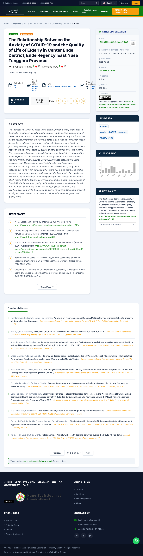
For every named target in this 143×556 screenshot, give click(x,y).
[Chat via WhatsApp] (136, 540)
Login (136, 3)
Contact (9, 529)
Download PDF (17, 101)
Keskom (104, 11)
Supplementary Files (89, 11)
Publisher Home (11, 3)
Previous (57, 453)
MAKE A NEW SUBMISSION (121, 11)
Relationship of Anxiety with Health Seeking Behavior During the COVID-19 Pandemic (82, 435)
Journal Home (14, 11)
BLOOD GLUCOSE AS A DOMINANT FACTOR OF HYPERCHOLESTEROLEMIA (69, 331)
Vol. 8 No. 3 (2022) (107, 70)
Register (124, 3)
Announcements (60, 11)
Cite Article (39, 101)
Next (88, 453)
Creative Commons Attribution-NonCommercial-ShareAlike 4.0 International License (117, 105)
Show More (45, 287)
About (76, 11)
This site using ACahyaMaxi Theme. (51, 552)
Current (31, 11)
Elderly (103, 126)
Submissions (11, 520)
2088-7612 (49, 3)
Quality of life (106, 138)
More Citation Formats (112, 225)
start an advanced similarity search (37, 461)
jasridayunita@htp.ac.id (89, 520)
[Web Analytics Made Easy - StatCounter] (9, 502)
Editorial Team (12, 525)
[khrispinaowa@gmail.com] (65, 66)
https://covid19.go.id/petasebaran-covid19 (35, 237)
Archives (44, 11)
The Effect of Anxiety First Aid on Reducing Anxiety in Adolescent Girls (70, 410)
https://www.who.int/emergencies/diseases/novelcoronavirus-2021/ (47, 225)
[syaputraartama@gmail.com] (39, 66)
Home (6, 24)
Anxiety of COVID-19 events (113, 132)
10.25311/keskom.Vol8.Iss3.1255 (61, 86)
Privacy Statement (14, 534)
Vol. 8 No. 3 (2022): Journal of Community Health (46, 24)
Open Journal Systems (25, 552)
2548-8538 (31, 3)
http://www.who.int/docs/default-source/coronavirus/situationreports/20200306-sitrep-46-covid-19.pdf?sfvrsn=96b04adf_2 (49, 249)
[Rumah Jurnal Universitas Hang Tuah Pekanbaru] (38, 502)
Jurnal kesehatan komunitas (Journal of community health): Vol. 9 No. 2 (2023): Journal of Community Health (75, 386)
